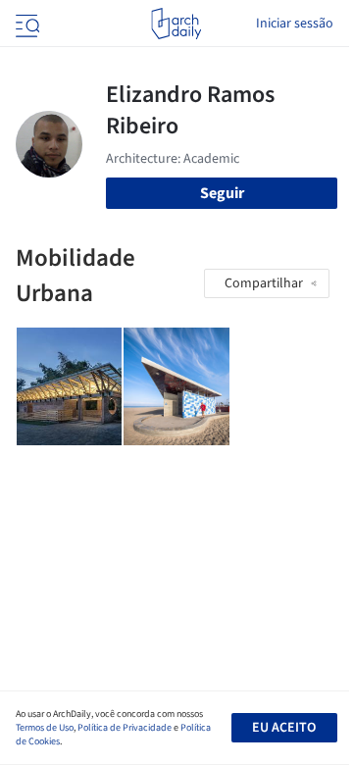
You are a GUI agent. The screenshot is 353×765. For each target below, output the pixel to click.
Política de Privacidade (124, 728)
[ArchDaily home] (176, 23)
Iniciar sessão (294, 23)
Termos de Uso (45, 728)
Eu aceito (284, 728)
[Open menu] (25, 23)
